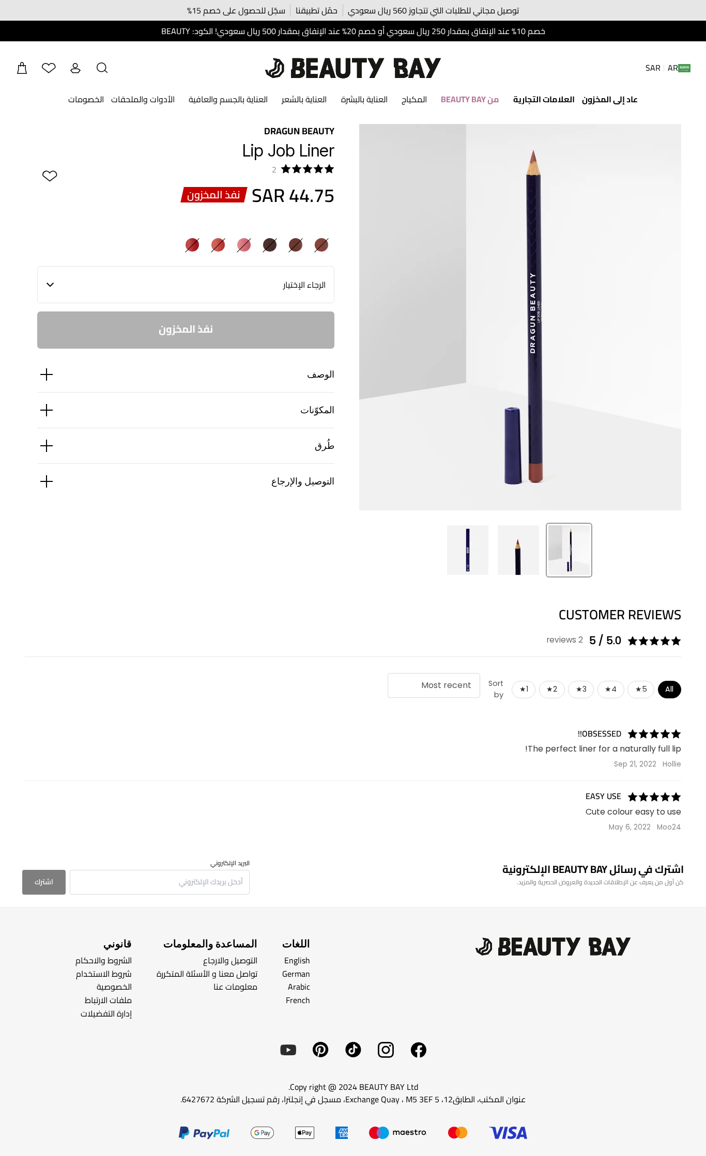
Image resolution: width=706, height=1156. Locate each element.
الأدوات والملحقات (143, 99)
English (297, 960)
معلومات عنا (235, 986)
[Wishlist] (48, 68)
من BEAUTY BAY (470, 99)
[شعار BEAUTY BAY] (353, 68)
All (669, 689)
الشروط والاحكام (103, 960)
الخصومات (86, 99)
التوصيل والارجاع (230, 960)
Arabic (299, 986)
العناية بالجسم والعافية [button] (228, 99)
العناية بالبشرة (364, 99)
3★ (581, 689)
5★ (641, 689)
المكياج (414, 99)
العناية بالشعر (304, 99)
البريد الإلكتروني (230, 863)
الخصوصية (114, 986)
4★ (611, 689)
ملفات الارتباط (108, 1000)
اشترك (44, 881)
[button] (102, 68)
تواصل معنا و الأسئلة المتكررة (207, 973)
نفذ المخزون (186, 328)
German (296, 973)
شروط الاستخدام (104, 973)
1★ (523, 689)
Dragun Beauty (299, 131)
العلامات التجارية (544, 99)
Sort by (495, 689)
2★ (551, 689)
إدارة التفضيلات (106, 1013)
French (298, 1000)
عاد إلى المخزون (610, 99)
